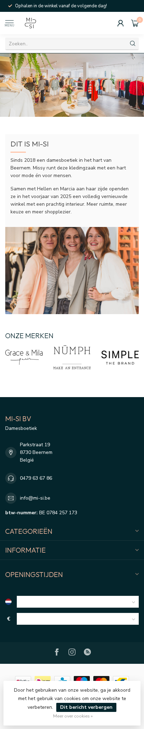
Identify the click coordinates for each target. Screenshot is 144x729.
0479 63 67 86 (36, 478)
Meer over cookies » (73, 716)
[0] (135, 23)
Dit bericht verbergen (86, 707)
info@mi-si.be (35, 498)
